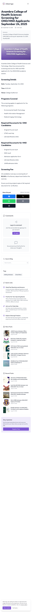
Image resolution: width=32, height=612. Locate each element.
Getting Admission (8, 274)
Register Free (16, 429)
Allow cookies (6, 608)
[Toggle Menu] (28, 3)
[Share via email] (22, 201)
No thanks (15, 608)
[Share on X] (22, 196)
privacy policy (24, 604)
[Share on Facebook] (9, 196)
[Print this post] (9, 206)
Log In (16, 233)
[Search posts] (27, 262)
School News (18, 274)
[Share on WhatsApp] (9, 201)
